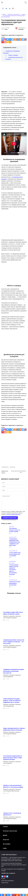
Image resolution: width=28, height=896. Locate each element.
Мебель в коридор (13, 55)
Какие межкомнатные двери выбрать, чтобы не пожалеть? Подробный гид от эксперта (12, 700)
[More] (10, 42)
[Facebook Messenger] (8, 39)
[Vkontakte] (10, 39)
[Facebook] (2, 39)
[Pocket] (5, 42)
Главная (5, 826)
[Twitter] (13, 39)
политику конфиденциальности (13, 514)
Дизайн (5, 835)
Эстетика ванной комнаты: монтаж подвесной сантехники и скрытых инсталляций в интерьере (13, 569)
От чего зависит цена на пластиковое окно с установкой (14, 554)
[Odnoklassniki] (15, 39)
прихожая (12, 467)
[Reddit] (20, 39)
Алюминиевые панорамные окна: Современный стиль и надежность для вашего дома (14, 542)
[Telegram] (23, 39)
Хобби (5, 848)
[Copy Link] (8, 42)
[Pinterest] (2, 42)
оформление (5, 467)
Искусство (6, 839)
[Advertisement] (14, 452)
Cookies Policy (4, 882)
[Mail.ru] (18, 39)
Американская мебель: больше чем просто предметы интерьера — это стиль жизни (13, 641)
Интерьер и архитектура (10, 831)
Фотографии (6, 844)
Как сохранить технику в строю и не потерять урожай (14, 530)
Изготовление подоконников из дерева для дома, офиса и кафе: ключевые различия (12, 757)
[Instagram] (5, 39)
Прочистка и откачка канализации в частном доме (14, 583)
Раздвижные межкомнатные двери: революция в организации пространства (13, 671)
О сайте (3, 878)
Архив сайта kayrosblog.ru (7, 880)
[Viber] (25, 39)
